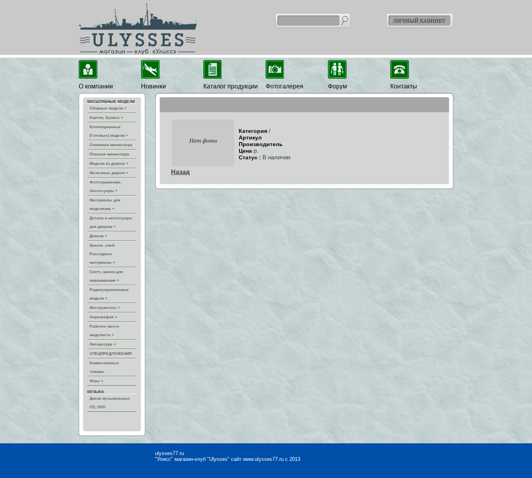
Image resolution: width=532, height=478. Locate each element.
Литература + (103, 344)
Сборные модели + (108, 108)
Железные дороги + (109, 173)
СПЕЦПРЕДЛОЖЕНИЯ (111, 353)
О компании (96, 86)
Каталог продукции (230, 86)
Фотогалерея (284, 86)
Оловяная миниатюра (111, 145)
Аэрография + (103, 317)
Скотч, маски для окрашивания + (106, 276)
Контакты (403, 86)
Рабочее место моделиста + (104, 330)
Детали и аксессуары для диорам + (111, 222)
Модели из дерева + (109, 163)
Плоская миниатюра (109, 154)
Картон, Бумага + (106, 117)
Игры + (96, 381)
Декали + (98, 236)
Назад (180, 172)
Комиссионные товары (104, 367)
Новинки (153, 86)
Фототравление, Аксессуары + (106, 186)
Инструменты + (105, 307)
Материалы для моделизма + (105, 204)
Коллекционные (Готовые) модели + (109, 131)
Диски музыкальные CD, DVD (110, 402)
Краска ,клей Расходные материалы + (102, 254)
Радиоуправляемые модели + (109, 294)
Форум (337, 86)
